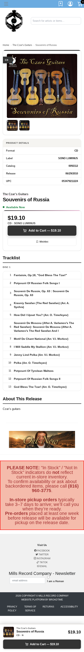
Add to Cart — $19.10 (45, 230)
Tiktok (43, 562)
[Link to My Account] (70, 4)
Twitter (43, 554)
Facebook (43, 550)
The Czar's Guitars (22, 45)
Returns (48, 606)
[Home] (14, 20)
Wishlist (43, 241)
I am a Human (55, 581)
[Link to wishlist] (60, 4)
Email (43, 566)
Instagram (43, 558)
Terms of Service (30, 608)
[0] (80, 5)
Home (6, 45)
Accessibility (69, 606)
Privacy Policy (12, 608)
